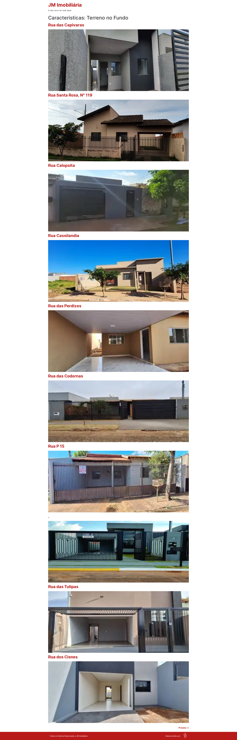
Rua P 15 (56, 446)
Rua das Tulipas (63, 586)
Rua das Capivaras (66, 25)
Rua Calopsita (61, 165)
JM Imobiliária (65, 5)
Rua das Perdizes (64, 305)
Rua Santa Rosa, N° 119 (70, 95)
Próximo (184, 728)
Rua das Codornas (65, 376)
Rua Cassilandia (63, 235)
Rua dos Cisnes (63, 657)
